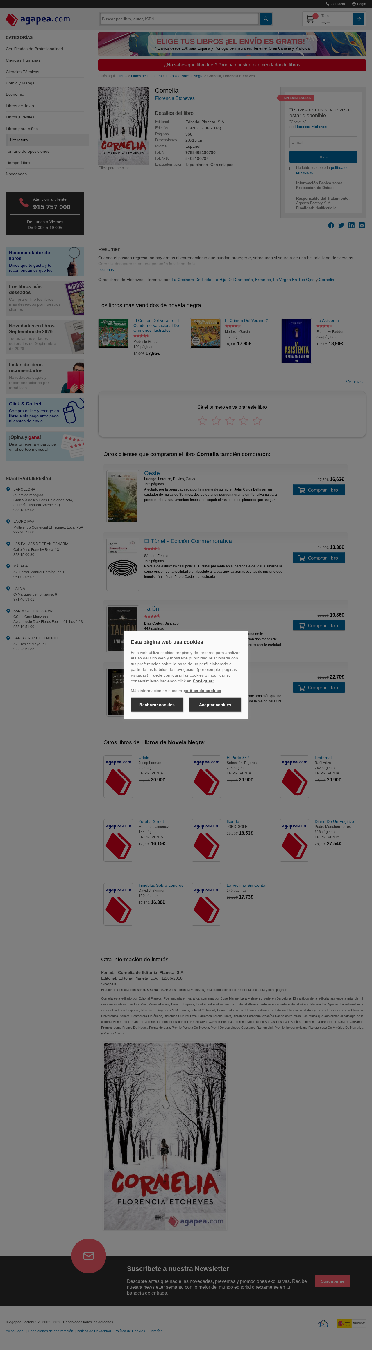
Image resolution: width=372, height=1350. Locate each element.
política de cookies (202, 690)
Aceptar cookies (215, 704)
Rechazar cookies (157, 704)
